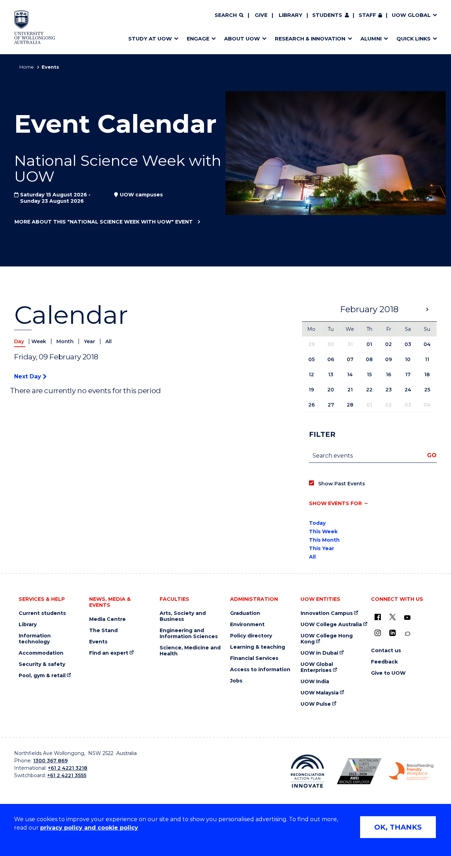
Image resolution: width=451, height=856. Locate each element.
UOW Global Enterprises (317, 667)
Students (327, 15)
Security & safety (42, 664)
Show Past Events (341, 483)
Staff (367, 15)
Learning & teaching (257, 647)
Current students (42, 613)
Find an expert (108, 653)
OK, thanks (398, 827)
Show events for (335, 503)
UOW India (315, 682)
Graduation (245, 613)
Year (90, 341)
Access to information (260, 670)
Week (39, 341)
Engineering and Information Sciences (189, 634)
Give (261, 15)
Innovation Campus (327, 613)
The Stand (103, 631)
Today (317, 523)
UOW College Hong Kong (327, 639)
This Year (321, 548)
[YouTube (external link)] (407, 618)
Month (65, 341)
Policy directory (251, 636)
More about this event (103, 222)
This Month (324, 540)
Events (98, 642)
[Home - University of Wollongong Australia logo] (34, 27)
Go (432, 455)
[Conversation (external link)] (407, 634)
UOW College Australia (331, 625)
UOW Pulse (316, 704)
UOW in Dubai (319, 653)
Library (290, 15)
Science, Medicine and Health (190, 651)
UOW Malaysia (320, 693)
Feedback (384, 662)
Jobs (236, 681)
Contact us (386, 651)
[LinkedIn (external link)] (392, 633)
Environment (247, 625)
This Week (323, 531)
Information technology (35, 639)
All (108, 341)
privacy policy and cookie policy (89, 827)
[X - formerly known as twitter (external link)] (392, 617)
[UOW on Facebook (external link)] (377, 617)
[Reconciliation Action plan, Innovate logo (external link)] (307, 771)
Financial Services (254, 658)
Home (26, 67)
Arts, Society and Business (183, 616)
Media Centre (107, 619)
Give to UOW (388, 673)
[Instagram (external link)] (377, 633)
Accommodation (41, 653)
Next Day (28, 376)
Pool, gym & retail (42, 676)
